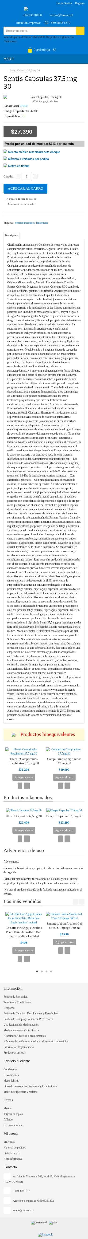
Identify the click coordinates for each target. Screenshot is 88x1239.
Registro (79, 3)
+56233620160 (32, 15)
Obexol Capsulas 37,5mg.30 (24, 816)
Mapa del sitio (11, 1080)
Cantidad (8, 176)
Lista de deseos (12, 1153)
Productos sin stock (14, 1052)
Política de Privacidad (15, 996)
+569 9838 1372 (59, 22)
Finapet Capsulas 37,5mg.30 (64, 816)
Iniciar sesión (64, 3)
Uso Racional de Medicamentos (21, 1024)
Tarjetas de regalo (13, 1114)
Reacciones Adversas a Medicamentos (25, 1035)
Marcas (8, 1108)
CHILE (24, 106)
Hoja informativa (13, 1158)
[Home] (5, 70)
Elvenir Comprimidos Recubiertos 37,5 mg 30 (24, 761)
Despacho (9, 1007)
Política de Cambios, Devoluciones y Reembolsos (31, 1013)
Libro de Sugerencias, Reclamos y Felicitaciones (30, 1086)
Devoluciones (11, 1075)
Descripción (11, 235)
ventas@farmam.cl (61, 15)
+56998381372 (21, 1191)
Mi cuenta (9, 1142)
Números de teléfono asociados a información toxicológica (36, 1041)
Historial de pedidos (15, 1147)
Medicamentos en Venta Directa (21, 1030)
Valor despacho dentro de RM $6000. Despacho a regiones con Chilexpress (39, 39)
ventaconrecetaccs (25, 222)
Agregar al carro (25, 188)
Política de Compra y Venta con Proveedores (28, 1019)
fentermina (42, 222)
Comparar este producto (21, 203)
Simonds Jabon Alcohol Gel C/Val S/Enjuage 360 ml (64, 925)
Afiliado (8, 1119)
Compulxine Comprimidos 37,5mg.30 (64, 761)
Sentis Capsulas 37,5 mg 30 (25, 70)
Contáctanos (10, 1069)
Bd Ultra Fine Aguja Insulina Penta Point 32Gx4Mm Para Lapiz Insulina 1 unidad (24, 932)
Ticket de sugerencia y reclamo (21, 1091)
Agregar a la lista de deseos (21, 198)
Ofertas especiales (13, 1125)
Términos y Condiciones (17, 1002)
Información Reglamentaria (19, 1047)
